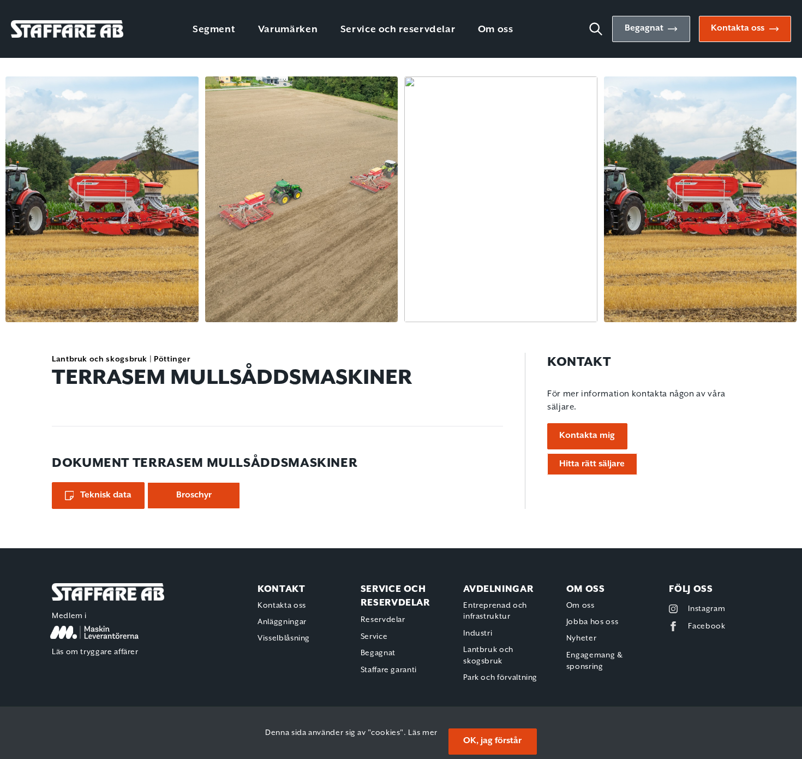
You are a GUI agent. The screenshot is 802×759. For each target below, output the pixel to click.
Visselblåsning (284, 638)
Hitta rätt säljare (592, 464)
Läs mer (422, 732)
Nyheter (581, 638)
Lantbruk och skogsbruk (99, 359)
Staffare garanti (389, 670)
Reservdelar (383, 619)
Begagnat (644, 28)
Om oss (495, 29)
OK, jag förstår (492, 741)
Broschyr (194, 495)
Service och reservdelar (398, 29)
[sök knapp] (600, 29)
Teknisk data (105, 495)
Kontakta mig (587, 436)
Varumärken (288, 29)
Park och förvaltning (500, 677)
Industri (477, 633)
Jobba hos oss (592, 622)
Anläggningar (282, 622)
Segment (214, 29)
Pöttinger (172, 359)
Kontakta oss (737, 28)
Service (374, 636)
